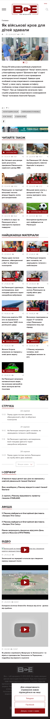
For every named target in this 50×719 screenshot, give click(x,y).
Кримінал (10, 250)
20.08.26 (32, 284)
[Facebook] (3, 121)
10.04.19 (7, 186)
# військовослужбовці (31, 112)
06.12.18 (7, 216)
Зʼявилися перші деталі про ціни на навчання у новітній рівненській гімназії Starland (23, 479)
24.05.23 (7, 555)
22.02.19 (32, 186)
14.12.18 (6, 649)
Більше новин (23, 464)
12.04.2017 (12, 34)
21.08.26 (32, 254)
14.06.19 (7, 157)
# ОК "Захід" (7, 116)
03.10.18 (32, 216)
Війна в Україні (12, 309)
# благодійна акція (10, 112)
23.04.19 (32, 157)
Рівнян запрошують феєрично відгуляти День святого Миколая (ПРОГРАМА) (23, 531)
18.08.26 (32, 346)
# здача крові (20, 116)
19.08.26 (7, 314)
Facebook (30, 704)
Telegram (30, 698)
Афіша (44, 212)
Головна (5, 20)
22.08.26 (7, 254)
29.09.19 (7, 602)
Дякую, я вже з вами (30, 711)
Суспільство (11, 152)
